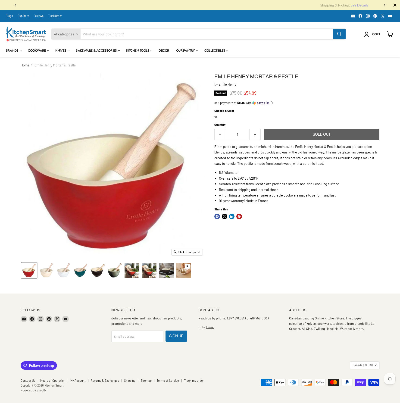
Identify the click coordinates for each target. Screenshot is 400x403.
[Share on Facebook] (217, 216)
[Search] (339, 34)
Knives (61, 50)
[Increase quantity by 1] (255, 134)
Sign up (176, 336)
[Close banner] (395, 5)
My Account (78, 380)
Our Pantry (186, 50)
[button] (372, 34)
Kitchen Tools (138, 50)
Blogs (9, 15)
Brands (12, 50)
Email (210, 327)
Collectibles (215, 50)
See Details (215, 5)
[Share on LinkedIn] (231, 216)
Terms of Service (168, 380)
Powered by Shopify (34, 390)
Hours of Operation (52, 380)
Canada (362, 365)
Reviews (39, 15)
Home (25, 65)
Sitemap (146, 380)
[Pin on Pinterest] (239, 216)
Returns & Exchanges (105, 380)
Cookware (37, 50)
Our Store (23, 15)
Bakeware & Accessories (96, 50)
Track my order (194, 380)
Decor (164, 50)
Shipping (129, 380)
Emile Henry (227, 84)
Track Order (55, 15)
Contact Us (28, 380)
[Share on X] (224, 216)
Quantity (220, 124)
